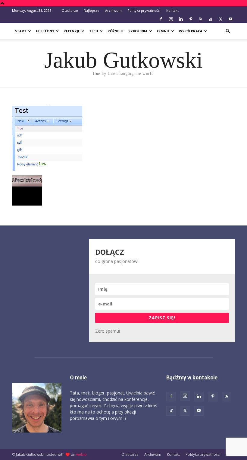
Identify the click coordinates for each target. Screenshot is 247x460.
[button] (227, 31)
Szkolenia (138, 31)
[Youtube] (230, 19)
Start (21, 31)
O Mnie (163, 31)
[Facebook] (160, 19)
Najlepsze (91, 10)
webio (81, 454)
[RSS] (200, 19)
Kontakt (172, 10)
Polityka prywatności (144, 10)
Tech (93, 31)
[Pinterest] (190, 19)
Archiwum (113, 10)
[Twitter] (220, 19)
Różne (113, 31)
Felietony (45, 31)
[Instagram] (170, 19)
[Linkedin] (180, 19)
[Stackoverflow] (210, 19)
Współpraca (190, 31)
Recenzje (72, 31)
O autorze (70, 10)
